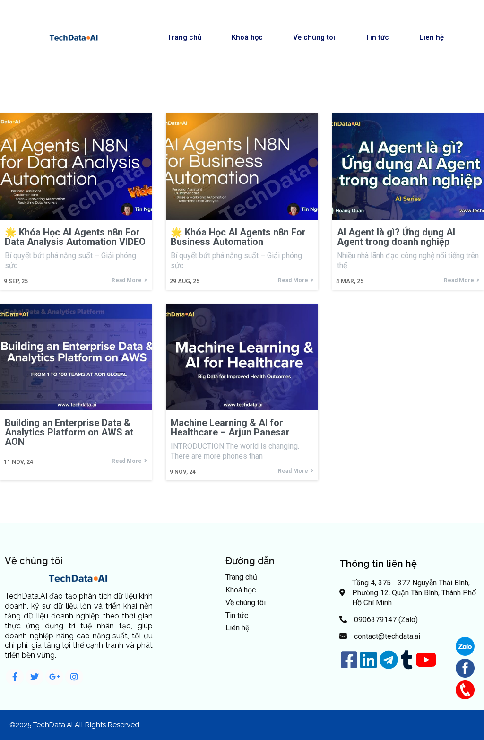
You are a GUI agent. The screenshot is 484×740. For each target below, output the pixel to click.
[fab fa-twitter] (34, 677)
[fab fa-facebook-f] (15, 677)
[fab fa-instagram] (74, 677)
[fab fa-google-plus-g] (54, 677)
